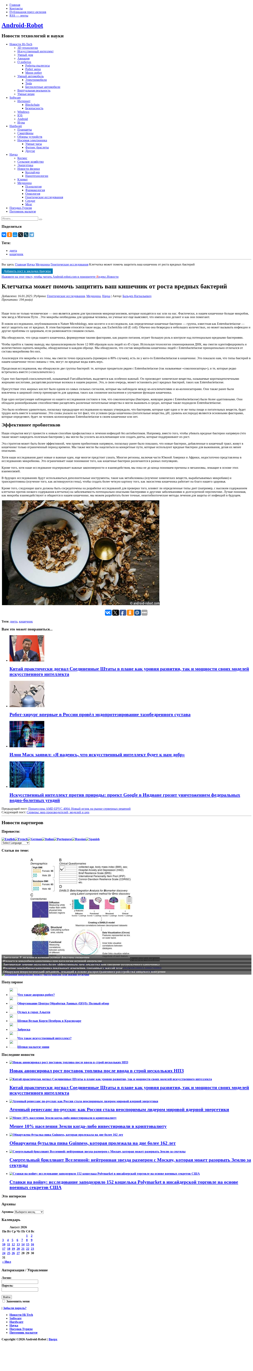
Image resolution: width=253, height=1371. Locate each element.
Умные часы (33, 144)
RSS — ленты (18, 15)
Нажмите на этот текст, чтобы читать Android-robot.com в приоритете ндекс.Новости (60, 276)
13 (18, 1244)
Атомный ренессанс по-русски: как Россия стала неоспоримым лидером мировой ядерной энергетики (119, 1109)
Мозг (28, 204)
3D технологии (27, 47)
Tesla (28, 83)
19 (13, 1248)
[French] (21, 839)
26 (13, 1253)
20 (18, 1248)
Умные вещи (26, 94)
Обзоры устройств (29, 136)
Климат (22, 179)
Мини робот (33, 72)
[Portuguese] (63, 839)
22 (27, 1248)
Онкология (32, 193)
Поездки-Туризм (20, 208)
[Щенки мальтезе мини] (13, 1047)
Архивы (7, 1211)
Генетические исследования (44, 197)
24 (3, 1253)
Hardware (15, 126)
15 (27, 1244)
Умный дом (25, 55)
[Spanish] (93, 839)
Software (15, 97)
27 (18, 1253)
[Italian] (48, 839)
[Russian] (79, 839)
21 (23, 1248)
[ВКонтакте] (4, 234)
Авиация (23, 58)
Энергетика (25, 165)
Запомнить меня (18, 1301)
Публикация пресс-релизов (27, 12)
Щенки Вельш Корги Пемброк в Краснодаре (49, 1020)
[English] (8, 839)
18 (8, 1248)
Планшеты (24, 129)
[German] (35, 839)
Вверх (53, 1339)
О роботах (24, 62)
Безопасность (34, 108)
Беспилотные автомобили (42, 87)
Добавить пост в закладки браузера (27, 271)
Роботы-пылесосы (37, 65)
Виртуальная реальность (33, 90)
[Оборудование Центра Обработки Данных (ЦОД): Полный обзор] (13, 1003)
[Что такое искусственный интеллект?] (13, 1038)
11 (8, 1244)
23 (32, 1248)
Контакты (16, 8)
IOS (20, 115)
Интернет (23, 101)
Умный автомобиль (30, 76)
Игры (21, 122)
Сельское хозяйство (30, 161)
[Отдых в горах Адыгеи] (13, 1012)
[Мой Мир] (15, 234)
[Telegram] (31, 234)
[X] (20, 234)
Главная (14, 5)
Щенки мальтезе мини (33, 1047)
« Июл (6, 1261)
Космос (22, 158)
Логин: (6, 1277)
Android (22, 119)
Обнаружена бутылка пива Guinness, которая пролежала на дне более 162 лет (92, 1143)
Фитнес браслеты (37, 147)
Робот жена (33, 69)
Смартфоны (25, 133)
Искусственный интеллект (35, 51)
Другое (30, 151)
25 (8, 1253)
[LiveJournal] (26, 234)
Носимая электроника (32, 140)
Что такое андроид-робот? (36, 994)
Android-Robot (22, 25)
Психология (33, 186)
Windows (23, 111)
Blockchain (32, 104)
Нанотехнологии (36, 176)
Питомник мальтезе (22, 211)
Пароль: (7, 1285)
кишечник (16, 254)
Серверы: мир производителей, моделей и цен (58, 812)
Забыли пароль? (14, 1308)
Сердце (30, 200)
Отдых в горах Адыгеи (33, 1012)
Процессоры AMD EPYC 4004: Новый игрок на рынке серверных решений (79, 808)
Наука (13, 154)
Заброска (23, 1029)
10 (3, 1244)
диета (13, 250)
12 (13, 1244)
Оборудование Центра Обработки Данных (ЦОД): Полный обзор (63, 1003)
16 (32, 1244)
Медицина (24, 183)
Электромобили (36, 79)
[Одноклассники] (9, 234)
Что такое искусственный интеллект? (44, 1038)
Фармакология (35, 190)
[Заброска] (13, 1029)
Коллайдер (32, 172)
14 (23, 1244)
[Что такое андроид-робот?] (13, 994)
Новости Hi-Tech (20, 44)
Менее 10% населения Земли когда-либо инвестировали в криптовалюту (88, 1126)
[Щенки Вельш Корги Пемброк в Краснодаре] (13, 1020)
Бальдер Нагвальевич (137, 296)
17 (3, 1248)
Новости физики (28, 168)
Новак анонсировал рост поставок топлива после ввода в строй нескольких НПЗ (96, 1070)
